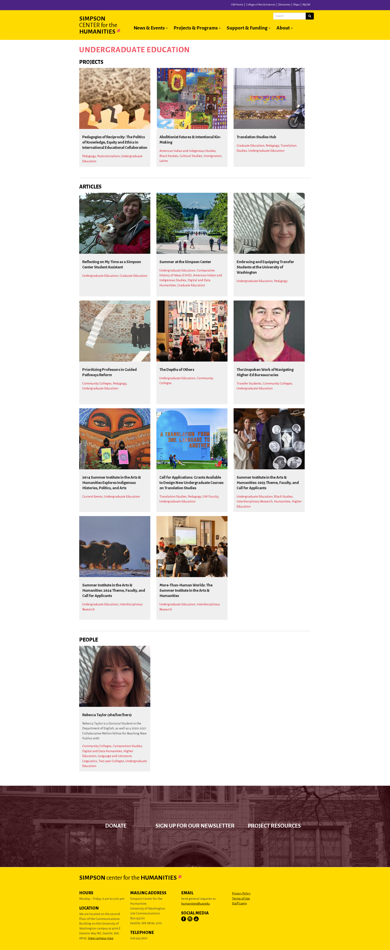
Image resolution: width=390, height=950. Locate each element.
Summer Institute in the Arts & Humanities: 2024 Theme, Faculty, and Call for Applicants (113, 590)
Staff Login (239, 903)
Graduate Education (250, 145)
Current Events (92, 496)
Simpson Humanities (98, 25)
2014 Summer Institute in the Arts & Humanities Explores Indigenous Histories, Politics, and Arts (111, 482)
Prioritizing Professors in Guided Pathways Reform (109, 372)
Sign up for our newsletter (195, 826)
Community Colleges (97, 383)
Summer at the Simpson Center (185, 262)
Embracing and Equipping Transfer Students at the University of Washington (265, 267)
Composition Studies (127, 746)
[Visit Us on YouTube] (196, 919)
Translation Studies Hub (256, 137)
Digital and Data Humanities (102, 751)
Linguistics (89, 761)
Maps (296, 4)
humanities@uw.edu (195, 903)
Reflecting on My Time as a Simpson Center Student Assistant (111, 264)
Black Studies (168, 156)
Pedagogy (89, 156)
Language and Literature (114, 756)
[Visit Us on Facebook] (183, 919)
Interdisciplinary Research (255, 501)
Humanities (282, 501)
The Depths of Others (176, 370)
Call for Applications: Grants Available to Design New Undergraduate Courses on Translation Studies (191, 482)
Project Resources (274, 826)
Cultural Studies (191, 156)
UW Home (237, 4)
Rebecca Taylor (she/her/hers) (107, 715)
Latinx (163, 160)
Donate (116, 826)
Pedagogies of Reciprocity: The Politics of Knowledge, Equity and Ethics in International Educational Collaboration (114, 142)
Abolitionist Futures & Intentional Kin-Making (190, 139)
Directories (284, 4)
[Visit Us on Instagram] (190, 919)
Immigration (212, 156)
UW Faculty (210, 496)
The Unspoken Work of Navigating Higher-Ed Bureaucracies (265, 372)
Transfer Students (249, 383)
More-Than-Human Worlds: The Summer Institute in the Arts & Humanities (185, 590)
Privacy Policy (241, 893)
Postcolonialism (108, 156)
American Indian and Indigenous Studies (187, 151)
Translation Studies (172, 496)
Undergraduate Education (266, 150)
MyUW (306, 4)
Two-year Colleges (111, 761)
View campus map (100, 938)
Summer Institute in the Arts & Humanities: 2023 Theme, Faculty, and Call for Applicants (268, 482)
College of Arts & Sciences (260, 4)
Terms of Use (241, 898)
